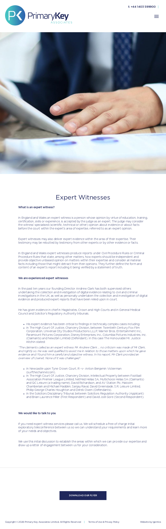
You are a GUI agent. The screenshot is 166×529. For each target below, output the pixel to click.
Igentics (157, 522)
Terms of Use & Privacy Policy (103, 522)
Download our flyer (83, 495)
